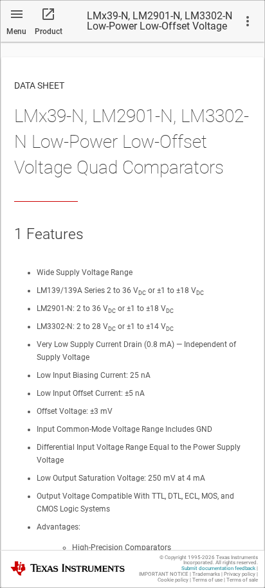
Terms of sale (242, 580)
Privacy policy (239, 574)
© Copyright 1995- (187, 557)
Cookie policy (173, 580)
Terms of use (207, 580)
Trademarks (206, 574)
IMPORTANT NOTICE (163, 574)
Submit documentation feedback (218, 568)
